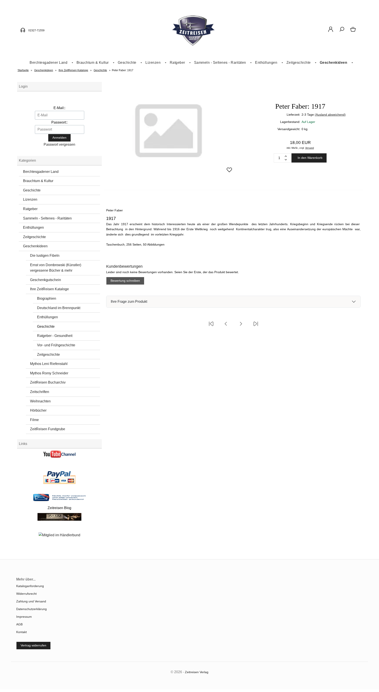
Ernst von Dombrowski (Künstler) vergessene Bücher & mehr (55, 268)
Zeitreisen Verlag (196, 672)
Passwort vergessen (59, 144)
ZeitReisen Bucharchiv (48, 382)
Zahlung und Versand (31, 601)
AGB (19, 624)
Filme (34, 420)
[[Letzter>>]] (256, 326)
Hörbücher (38, 410)
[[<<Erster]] (211, 326)
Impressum (24, 616)
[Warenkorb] (353, 31)
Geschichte (127, 62)
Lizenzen (153, 62)
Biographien (46, 298)
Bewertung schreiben (125, 280)
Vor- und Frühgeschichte (56, 345)
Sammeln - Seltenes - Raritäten (220, 62)
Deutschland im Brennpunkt (58, 308)
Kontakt (21, 632)
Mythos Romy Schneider (49, 373)
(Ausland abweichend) (330, 114)
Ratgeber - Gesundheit (54, 336)
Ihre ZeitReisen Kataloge (49, 289)
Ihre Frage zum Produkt (129, 301)
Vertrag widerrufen (33, 645)
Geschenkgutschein (45, 280)
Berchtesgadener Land (48, 62)
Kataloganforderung (30, 586)
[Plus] (286, 156)
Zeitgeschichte (298, 62)
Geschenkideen (333, 62)
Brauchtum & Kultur (93, 62)
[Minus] (286, 159)
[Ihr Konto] (330, 31)
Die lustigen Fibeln (44, 255)
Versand (309, 148)
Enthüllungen (266, 62)
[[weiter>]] (241, 326)
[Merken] (229, 171)
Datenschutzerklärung (31, 609)
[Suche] (341, 31)
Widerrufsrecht (26, 593)
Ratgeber (177, 62)
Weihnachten (40, 401)
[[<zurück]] (226, 326)
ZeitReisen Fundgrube (47, 429)
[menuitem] (49, 62)
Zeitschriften (39, 392)
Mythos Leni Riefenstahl (49, 364)
